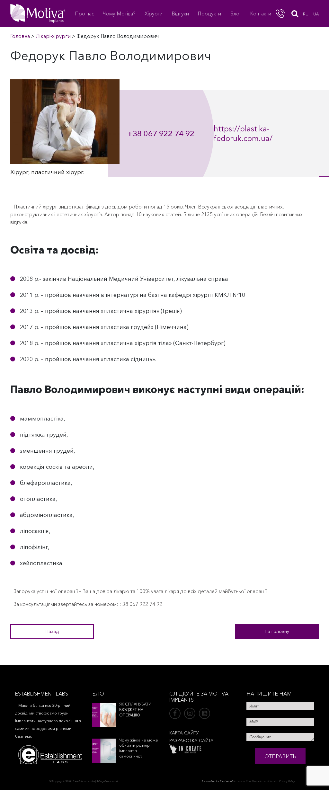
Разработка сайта (191, 740)
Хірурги (154, 13)
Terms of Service (269, 781)
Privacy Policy (287, 781)
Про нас (84, 13)
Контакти (260, 13)
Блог (235, 13)
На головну (277, 631)
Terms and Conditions (246, 781)
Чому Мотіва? (119, 13)
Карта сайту (184, 733)
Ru (305, 14)
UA (316, 14)
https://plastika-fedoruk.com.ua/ (243, 133)
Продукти (209, 13)
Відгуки (180, 13)
